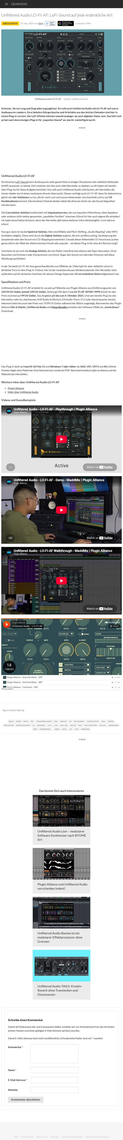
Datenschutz (27, 1136)
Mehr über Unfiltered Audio (23, 391)
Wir (16, 1136)
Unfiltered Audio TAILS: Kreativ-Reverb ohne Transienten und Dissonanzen (59, 990)
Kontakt (54, 1136)
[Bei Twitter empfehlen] (115, 710)
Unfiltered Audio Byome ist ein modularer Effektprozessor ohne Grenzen (59, 937)
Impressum (42, 1136)
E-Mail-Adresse (17, 1079)
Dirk (40, 23)
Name (12, 1069)
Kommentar (15, 1046)
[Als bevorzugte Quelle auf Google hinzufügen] (66, 23)
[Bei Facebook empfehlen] (103, 710)
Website (13, 1089)
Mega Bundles (60, 307)
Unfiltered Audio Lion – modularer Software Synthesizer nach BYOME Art (61, 835)
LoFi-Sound (21, 181)
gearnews (19, 4)
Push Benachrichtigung (97, 1136)
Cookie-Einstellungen (72, 1136)
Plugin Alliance (16, 388)
